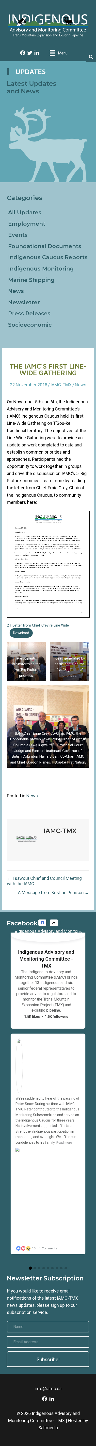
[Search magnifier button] (91, 57)
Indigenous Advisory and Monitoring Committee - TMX (46, 959)
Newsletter (24, 302)
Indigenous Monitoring (41, 268)
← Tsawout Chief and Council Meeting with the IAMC (44, 881)
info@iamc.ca (48, 1388)
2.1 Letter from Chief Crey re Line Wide (38, 625)
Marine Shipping (31, 280)
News (16, 291)
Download (21, 633)
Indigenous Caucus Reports (48, 257)
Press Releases (29, 313)
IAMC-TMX (61, 384)
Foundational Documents (44, 246)
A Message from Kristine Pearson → (53, 892)
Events (18, 235)
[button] (42, 922)
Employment (26, 224)
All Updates (24, 212)
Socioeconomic (30, 325)
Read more (64, 1142)
